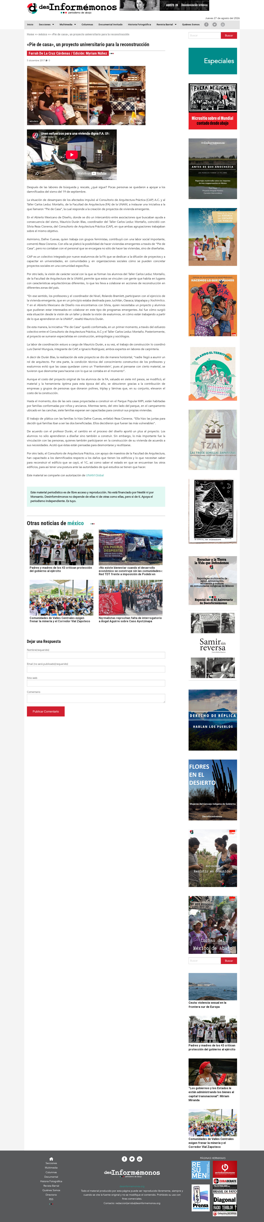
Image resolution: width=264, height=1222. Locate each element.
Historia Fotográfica (139, 24)
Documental (51, 1177)
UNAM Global (94, 475)
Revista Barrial (165, 24)
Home (30, 34)
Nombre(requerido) (38, 650)
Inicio (30, 24)
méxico (42, 34)
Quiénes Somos (191, 24)
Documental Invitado (110, 24)
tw (214, 24)
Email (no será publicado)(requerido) (47, 664)
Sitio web (32, 678)
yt (223, 24)
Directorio (51, 1195)
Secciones (51, 1163)
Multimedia (66, 24)
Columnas (87, 24)
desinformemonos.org (132, 1186)
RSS (51, 1199)
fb (206, 24)
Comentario (33, 692)
